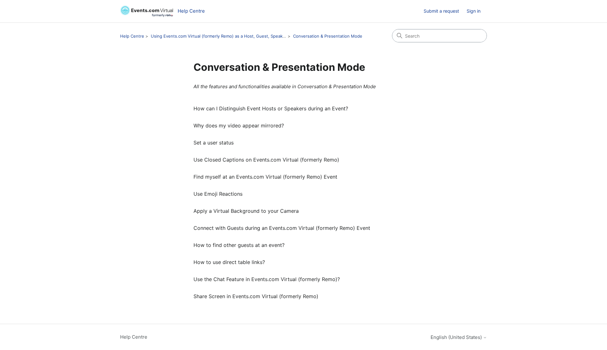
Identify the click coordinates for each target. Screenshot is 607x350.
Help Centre (132, 36)
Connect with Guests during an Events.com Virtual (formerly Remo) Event (281, 228)
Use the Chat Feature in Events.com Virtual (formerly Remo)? (266, 279)
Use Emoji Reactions (217, 194)
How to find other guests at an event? (239, 245)
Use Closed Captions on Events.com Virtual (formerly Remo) (266, 160)
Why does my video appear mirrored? (238, 125)
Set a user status (213, 142)
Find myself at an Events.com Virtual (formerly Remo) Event (265, 177)
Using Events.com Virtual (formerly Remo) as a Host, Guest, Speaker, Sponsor (228, 36)
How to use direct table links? (229, 262)
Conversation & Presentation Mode (327, 36)
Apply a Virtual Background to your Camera (246, 211)
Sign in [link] (474, 11)
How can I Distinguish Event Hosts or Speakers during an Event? (270, 108)
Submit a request (441, 11)
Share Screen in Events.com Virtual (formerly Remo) (255, 296)
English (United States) (457, 337)
